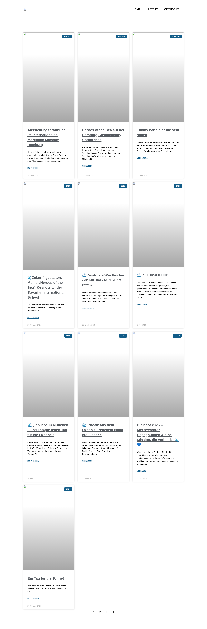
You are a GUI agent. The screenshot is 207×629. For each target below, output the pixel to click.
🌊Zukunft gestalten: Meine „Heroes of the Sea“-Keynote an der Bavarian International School (45, 287)
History (152, 9)
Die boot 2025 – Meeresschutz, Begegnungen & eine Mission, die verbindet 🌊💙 (158, 435)
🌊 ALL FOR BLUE (152, 275)
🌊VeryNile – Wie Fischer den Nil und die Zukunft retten (103, 280)
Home (136, 9)
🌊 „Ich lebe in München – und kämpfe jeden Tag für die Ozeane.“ (47, 430)
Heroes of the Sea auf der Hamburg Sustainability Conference (103, 135)
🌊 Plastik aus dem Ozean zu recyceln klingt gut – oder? (102, 430)
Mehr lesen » (33, 168)
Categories (171, 9)
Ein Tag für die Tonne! (45, 578)
